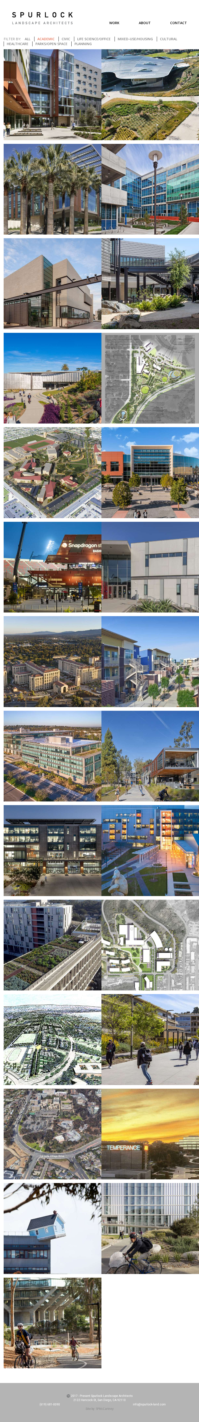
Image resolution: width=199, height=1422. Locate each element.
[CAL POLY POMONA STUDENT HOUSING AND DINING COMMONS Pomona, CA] (52, 94)
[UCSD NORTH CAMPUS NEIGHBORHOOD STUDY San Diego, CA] (52, 1039)
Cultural (168, 39)
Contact (178, 22)
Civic (66, 39)
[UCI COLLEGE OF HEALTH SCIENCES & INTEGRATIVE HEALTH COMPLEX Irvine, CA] (52, 756)
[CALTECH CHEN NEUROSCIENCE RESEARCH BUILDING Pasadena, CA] (52, 189)
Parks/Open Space (51, 43)
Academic (46, 39)
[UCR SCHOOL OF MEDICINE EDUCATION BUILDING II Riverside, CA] (52, 850)
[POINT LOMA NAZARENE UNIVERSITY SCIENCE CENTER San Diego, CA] (52, 378)
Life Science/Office (94, 39)
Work (114, 22)
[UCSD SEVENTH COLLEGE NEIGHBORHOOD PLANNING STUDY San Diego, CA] (52, 1134)
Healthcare (17, 43)
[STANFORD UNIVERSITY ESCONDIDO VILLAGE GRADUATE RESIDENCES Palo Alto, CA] (52, 661)
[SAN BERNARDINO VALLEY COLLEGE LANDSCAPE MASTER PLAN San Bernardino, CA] (52, 472)
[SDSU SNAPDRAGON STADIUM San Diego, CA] (52, 567)
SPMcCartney (105, 1409)
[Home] (42, 18)
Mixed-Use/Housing (135, 39)
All (27, 39)
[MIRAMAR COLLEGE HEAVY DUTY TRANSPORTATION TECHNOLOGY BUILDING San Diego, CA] (52, 283)
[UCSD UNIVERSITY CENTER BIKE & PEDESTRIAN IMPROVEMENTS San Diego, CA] (52, 1323)
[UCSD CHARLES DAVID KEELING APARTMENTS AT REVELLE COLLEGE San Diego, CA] (52, 945)
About (145, 22)
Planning (83, 43)
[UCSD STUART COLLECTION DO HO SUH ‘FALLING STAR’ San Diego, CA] (52, 1228)
